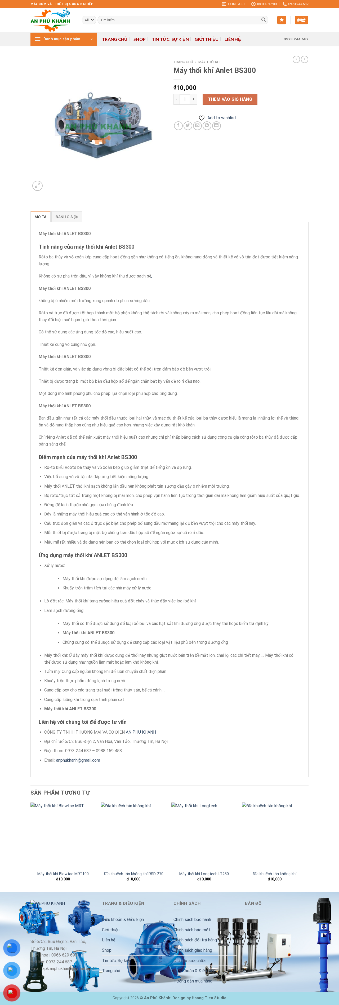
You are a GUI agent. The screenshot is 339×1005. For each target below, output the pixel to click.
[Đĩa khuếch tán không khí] (274, 835)
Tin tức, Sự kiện (170, 39)
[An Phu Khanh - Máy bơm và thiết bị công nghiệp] (52, 20)
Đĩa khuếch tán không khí (274, 874)
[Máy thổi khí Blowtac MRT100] (63, 835)
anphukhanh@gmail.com (78, 760)
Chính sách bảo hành (192, 919)
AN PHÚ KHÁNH (141, 732)
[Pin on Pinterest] (207, 125)
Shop (139, 39)
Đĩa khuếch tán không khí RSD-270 (133, 874)
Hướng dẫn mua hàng (192, 981)
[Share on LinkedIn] (216, 125)
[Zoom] (37, 186)
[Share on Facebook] (178, 125)
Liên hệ (233, 39)
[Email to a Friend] (197, 125)
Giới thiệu (206, 39)
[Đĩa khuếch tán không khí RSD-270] (133, 835)
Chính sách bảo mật (191, 929)
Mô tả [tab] (40, 217)
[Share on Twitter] (188, 125)
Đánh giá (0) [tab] (67, 217)
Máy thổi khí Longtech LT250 (204, 874)
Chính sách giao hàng (192, 950)
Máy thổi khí (209, 62)
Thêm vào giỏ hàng (230, 99)
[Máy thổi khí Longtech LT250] (204, 835)
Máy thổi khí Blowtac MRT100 (63, 874)
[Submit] (263, 20)
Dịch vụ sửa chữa (189, 960)
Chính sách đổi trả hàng (195, 939)
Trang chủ (115, 39)
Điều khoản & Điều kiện (123, 919)
